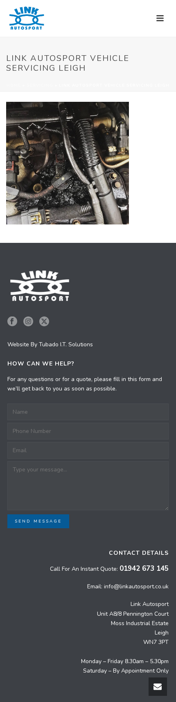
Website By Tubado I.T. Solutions (50, 344)
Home (14, 85)
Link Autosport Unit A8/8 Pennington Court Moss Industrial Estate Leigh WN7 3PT (133, 623)
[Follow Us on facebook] (12, 321)
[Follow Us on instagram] (28, 321)
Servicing (40, 85)
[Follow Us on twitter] (44, 321)
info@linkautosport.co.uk (136, 586)
